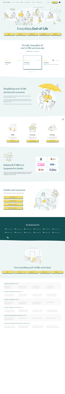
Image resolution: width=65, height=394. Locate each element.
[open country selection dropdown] (60, 2)
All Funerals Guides (12, 204)
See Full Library (12, 197)
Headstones (44, 272)
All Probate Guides (12, 208)
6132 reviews (29, 51)
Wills (14, 2)
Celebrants (31, 272)
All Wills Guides (12, 200)
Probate (21, 2)
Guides (33, 2)
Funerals (17, 2)
